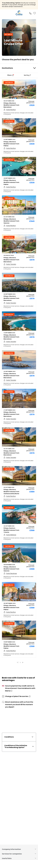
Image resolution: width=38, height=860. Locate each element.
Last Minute (9, 82)
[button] (30, 13)
